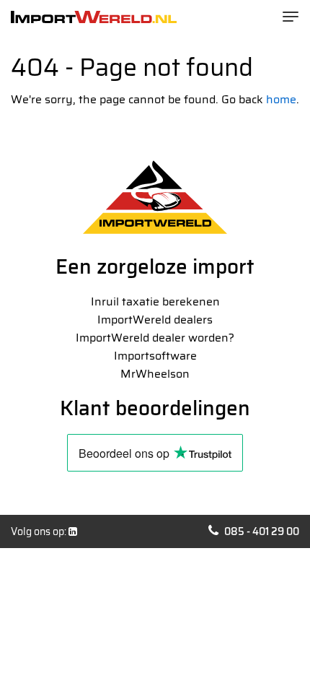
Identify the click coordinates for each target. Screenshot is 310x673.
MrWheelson (155, 374)
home (281, 99)
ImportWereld (94, 17)
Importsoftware (155, 356)
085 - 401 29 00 (261, 531)
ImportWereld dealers (155, 320)
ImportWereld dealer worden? (155, 338)
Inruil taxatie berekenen (155, 301)
